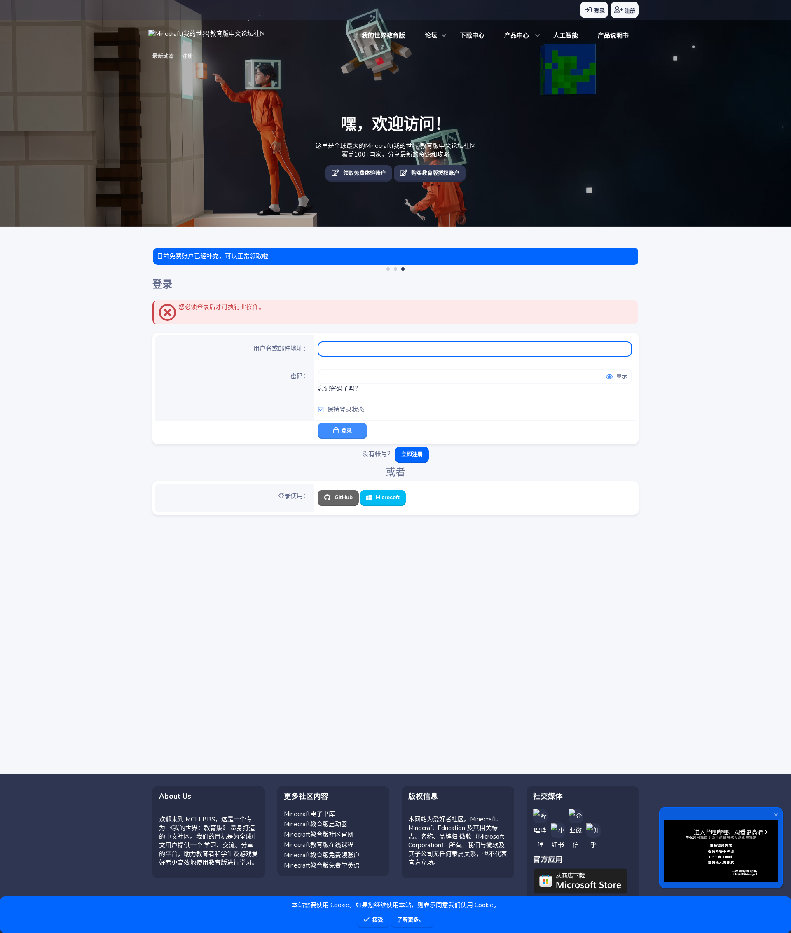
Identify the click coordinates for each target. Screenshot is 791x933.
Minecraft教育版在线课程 (318, 845)
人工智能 (565, 35)
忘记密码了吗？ (339, 388)
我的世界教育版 (383, 35)
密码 (296, 376)
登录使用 (290, 496)
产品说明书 (613, 35)
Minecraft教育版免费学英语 (322, 865)
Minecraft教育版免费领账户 (322, 855)
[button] (444, 35)
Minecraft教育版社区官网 (318, 834)
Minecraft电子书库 (309, 814)
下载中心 (472, 35)
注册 (187, 56)
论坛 (431, 35)
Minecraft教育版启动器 (315, 824)
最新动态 (163, 56)
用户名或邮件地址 (278, 348)
